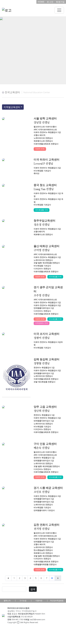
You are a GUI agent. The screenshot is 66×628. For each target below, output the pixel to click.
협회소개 (7, 600)
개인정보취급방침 (56, 600)
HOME (41, 1)
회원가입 (60, 1)
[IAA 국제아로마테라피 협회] (1, 18)
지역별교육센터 (12, 107)
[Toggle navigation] (59, 10)
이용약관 (39, 600)
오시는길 (23, 600)
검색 (32, 589)
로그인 (50, 1)
